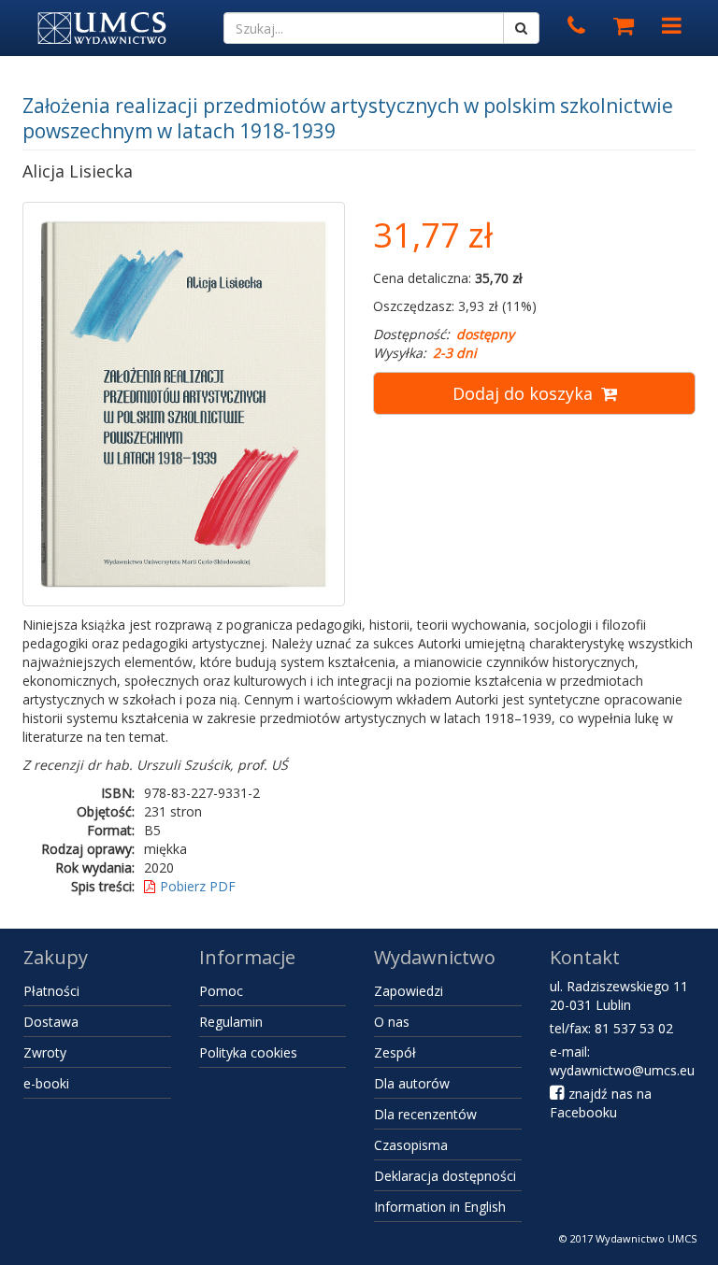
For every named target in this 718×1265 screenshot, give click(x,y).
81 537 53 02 (634, 1028)
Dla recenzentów (425, 1114)
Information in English (440, 1206)
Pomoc (221, 991)
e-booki (46, 1083)
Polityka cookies (248, 1052)
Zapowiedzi (408, 991)
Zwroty (44, 1052)
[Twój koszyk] (623, 26)
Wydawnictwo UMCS (646, 1238)
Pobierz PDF (198, 886)
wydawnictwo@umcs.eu (622, 1070)
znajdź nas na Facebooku (601, 1103)
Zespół (395, 1052)
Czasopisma (411, 1145)
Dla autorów (412, 1083)
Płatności (51, 991)
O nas (391, 1021)
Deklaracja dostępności (445, 1176)
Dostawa (51, 1021)
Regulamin (231, 1021)
